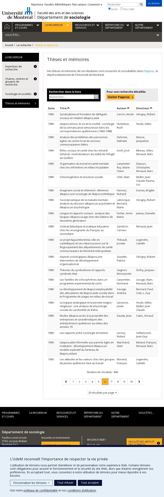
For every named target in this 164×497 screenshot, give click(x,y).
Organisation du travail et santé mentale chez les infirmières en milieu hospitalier (84, 165)
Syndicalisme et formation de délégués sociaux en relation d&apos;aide (83, 116)
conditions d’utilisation (81, 490)
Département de (63, 17)
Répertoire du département (93, 414)
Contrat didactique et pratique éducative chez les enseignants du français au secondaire (84, 230)
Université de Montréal (17, 13)
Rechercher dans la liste (65, 91)
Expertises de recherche (13, 68)
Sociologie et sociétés (18, 94)
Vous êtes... (146, 412)
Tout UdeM (128, 9)
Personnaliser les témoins (31, 483)
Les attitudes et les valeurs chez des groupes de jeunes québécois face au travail (87, 361)
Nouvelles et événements (55, 437)
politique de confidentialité (41, 490)
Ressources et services (66, 414)
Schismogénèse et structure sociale (81, 177)
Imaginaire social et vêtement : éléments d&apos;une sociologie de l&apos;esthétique (87, 192)
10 (132, 381)
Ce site (114, 9)
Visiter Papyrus (119, 97)
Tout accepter (90, 482)
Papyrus (149, 71)
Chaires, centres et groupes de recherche (16, 81)
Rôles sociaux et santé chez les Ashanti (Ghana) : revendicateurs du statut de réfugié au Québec (87, 154)
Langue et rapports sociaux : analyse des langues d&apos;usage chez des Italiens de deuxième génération (86, 216)
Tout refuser (65, 482)
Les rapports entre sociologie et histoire (84, 333)
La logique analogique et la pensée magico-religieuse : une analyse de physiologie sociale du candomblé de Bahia (86, 306)
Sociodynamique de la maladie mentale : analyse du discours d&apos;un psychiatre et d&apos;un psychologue (87, 203)
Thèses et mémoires (17, 103)
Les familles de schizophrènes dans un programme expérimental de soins (83, 281)
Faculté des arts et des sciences (60, 13)
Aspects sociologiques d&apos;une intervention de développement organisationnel (81, 260)
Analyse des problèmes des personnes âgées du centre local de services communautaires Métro (84, 140)
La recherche (24, 45)
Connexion (94, 4)
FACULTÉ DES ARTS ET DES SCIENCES (141, 443)
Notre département (120, 414)
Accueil (9, 45)
